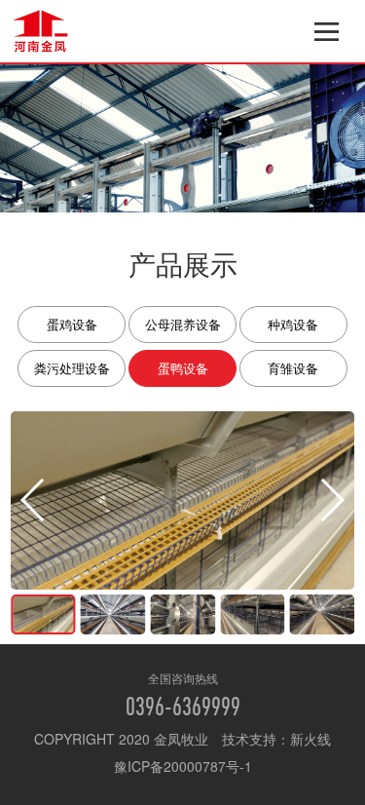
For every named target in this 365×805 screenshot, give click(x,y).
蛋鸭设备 (183, 368)
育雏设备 (293, 368)
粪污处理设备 (72, 368)
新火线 (310, 738)
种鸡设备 (293, 324)
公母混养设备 (183, 324)
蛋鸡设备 (72, 324)
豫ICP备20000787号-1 (183, 766)
